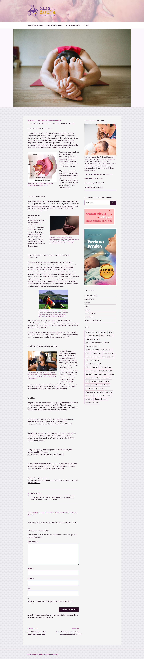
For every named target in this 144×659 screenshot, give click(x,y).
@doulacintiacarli (98, 183)
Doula (60, 496)
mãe (42, 499)
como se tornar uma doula (94, 342)
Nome (30, 568)
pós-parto (89, 395)
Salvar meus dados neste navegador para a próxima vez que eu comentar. (51, 603)
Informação (89, 378)
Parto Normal (36, 493)
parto (47, 499)
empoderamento (58, 497)
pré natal (100, 392)
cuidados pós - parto (92, 350)
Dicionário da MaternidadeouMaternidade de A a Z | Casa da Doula (55, 522)
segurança (89, 399)
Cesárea (87, 302)
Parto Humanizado (92, 385)
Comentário (33, 542)
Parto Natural (104, 385)
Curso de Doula (106, 350)
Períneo (54, 499)
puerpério (109, 392)
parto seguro (100, 388)
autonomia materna (92, 335)
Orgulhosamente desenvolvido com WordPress (42, 654)
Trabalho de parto (100, 399)
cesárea (109, 335)
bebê (49, 496)
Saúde (109, 395)
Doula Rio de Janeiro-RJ (93, 364)
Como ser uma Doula (92, 339)
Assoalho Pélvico (38, 496)
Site (29, 589)
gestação (102, 374)
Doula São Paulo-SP (105, 371)
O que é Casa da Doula (35, 25)
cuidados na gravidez (92, 346)
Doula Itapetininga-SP (93, 357)
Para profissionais (90, 313)
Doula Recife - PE (108, 357)
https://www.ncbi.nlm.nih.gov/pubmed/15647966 (46, 454)
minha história (106, 378)
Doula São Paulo (43, 497)
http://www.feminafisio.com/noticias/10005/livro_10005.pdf (50, 424)
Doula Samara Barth (92, 367)
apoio (110, 332)
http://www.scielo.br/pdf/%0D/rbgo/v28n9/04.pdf (46, 468)
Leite (97, 378)
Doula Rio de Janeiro (92, 360)
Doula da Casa (96, 353)
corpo (54, 496)
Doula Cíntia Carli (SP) (51, 120)
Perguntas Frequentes (54, 25)
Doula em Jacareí (109, 353)
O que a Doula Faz (97, 381)
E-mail (31, 579)
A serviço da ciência (90, 295)
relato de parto (99, 395)
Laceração (34, 499)
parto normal (90, 388)
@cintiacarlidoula (97, 187)
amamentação (101, 332)
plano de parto (90, 392)
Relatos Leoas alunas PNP (93, 320)
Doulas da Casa (106, 367)
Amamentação (89, 299)
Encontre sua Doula (73, 25)
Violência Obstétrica (92, 402)
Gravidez (70, 497)
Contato (86, 25)
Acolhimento (90, 332)
